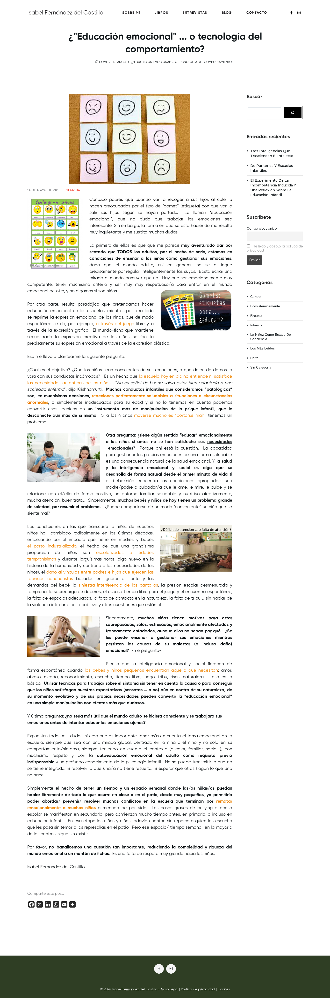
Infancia (119, 62)
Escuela (256, 316)
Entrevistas (195, 12)
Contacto (256, 12)
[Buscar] (292, 112)
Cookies (224, 989)
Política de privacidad (198, 989)
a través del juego (115, 324)
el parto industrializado (51, 546)
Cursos (255, 297)
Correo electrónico (262, 228)
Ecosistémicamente (265, 306)
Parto (254, 358)
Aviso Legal (169, 989)
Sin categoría (260, 367)
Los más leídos (262, 348)
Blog (227, 12)
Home (103, 62)
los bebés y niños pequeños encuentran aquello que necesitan (151, 670)
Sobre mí (131, 12)
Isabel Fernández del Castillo (65, 13)
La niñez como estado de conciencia (270, 337)
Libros (161, 12)
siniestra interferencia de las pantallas (118, 585)
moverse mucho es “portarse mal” (169, 415)
